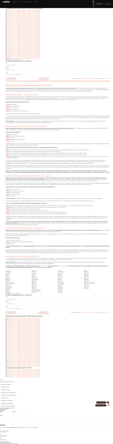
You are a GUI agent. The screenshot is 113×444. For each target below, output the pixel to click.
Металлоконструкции (5, 384)
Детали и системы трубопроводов (8, 392)
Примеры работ (3, 409)
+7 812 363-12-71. (44, 266)
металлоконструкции (62, 98)
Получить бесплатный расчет (101, 405)
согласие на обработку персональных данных (87, 78)
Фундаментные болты (5, 389)
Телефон (7, 67)
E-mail (7, 72)
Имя (6, 62)
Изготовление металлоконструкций (7, 381)
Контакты (2, 410)
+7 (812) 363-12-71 (100, 4)
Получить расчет (43, 78)
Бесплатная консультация (101, 402)
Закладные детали (5, 387)
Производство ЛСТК (4, 408)
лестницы (9, 240)
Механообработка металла (6, 400)
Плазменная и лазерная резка (7, 403)
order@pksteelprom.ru (99, 3)
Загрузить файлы (11, 78)
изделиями (28, 163)
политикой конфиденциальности (105, 78)
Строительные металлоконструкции (8, 395)
